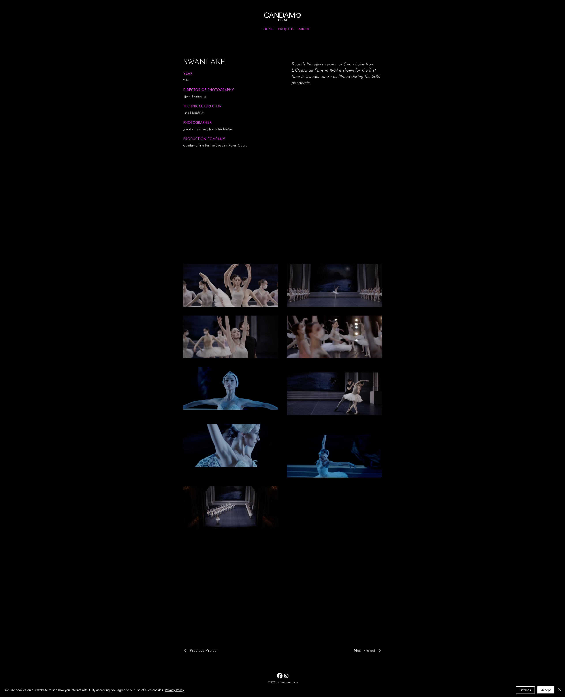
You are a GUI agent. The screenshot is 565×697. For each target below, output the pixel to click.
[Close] (559, 689)
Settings (525, 690)
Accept (546, 690)
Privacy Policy (174, 690)
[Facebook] (279, 675)
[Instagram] (286, 675)
